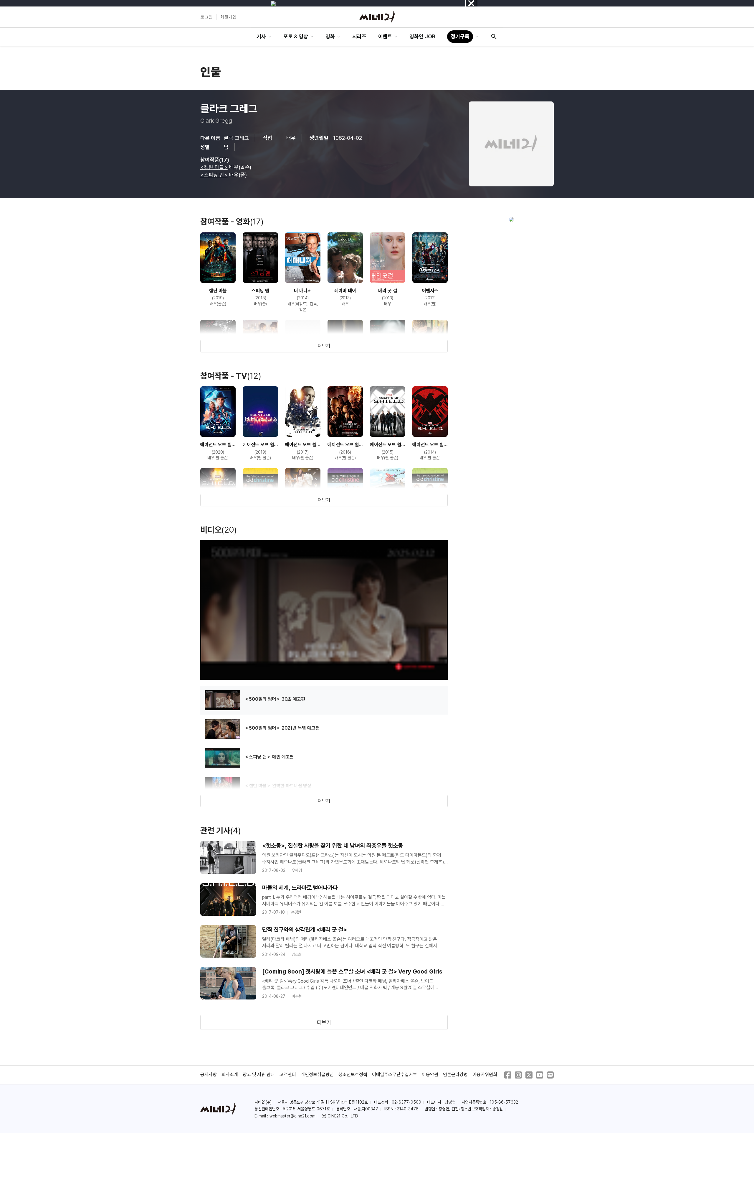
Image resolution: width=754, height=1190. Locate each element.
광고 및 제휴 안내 (259, 1074)
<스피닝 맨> (214, 175)
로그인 (206, 16)
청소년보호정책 (352, 1074)
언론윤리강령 (455, 1074)
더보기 (324, 346)
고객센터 (288, 1074)
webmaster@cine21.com (292, 1116)
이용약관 (430, 1074)
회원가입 (228, 16)
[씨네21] (377, 16)
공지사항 (208, 1074)
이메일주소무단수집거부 (394, 1074)
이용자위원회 (484, 1074)
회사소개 (229, 1074)
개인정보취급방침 (317, 1074)
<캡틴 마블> (214, 167)
